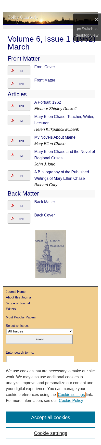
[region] (50, 403)
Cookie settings (71, 395)
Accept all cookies (50, 417)
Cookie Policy (71, 400)
